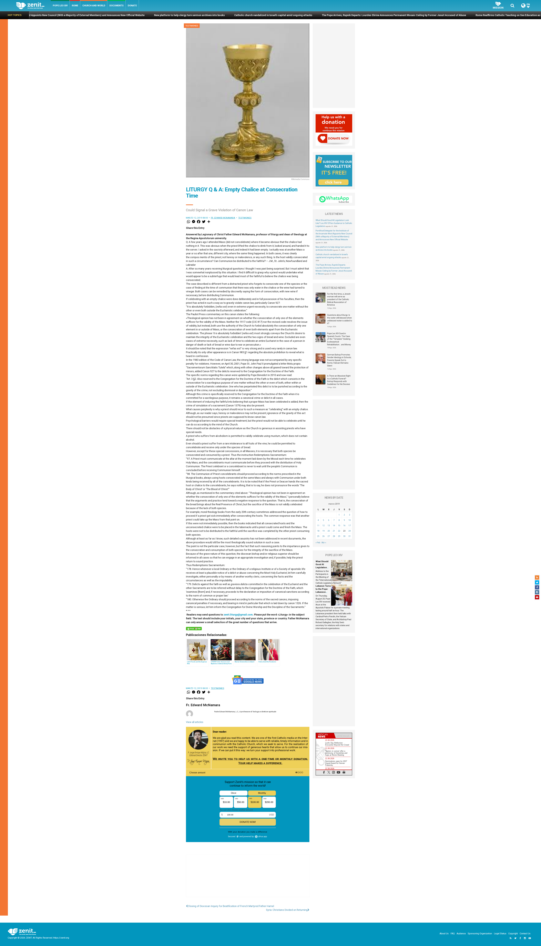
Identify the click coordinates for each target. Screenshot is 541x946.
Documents (116, 5)
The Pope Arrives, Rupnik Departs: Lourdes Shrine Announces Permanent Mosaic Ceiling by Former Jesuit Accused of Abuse (192, 15)
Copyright (513, 933)
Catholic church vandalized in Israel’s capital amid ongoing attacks (72, 15)
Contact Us (525, 933)
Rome (75, 5)
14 (334, 525)
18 (318, 531)
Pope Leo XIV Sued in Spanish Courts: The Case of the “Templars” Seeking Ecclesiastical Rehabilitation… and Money (339, 339)
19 (323, 531)
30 (344, 536)
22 (339, 531)
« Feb (318, 542)
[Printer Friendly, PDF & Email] (194, 628)
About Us (444, 933)
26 (323, 536)
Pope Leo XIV (60, 5)
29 (339, 536)
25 (318, 536)
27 (329, 536)
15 (339, 525)
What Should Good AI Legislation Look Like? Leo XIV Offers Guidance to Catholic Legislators (334, 223)
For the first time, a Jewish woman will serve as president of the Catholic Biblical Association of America (339, 299)
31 (349, 536)
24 (349, 531)
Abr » (324, 542)
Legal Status (500, 933)
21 (334, 531)
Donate (132, 5)
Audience (461, 933)
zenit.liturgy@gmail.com (238, 614)
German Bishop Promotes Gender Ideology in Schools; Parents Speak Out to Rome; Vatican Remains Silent (339, 360)
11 (318, 525)
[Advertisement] (248, 878)
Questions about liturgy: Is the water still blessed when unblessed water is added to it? (339, 319)
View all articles (194, 722)
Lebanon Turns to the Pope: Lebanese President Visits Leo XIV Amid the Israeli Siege (450, 15)
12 (323, 525)
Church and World (93, 5)
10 (349, 520)
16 (344, 525)
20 (329, 531)
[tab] (325, 735)
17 (349, 525)
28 (334, 536)
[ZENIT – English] (33, 5)
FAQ (453, 933)
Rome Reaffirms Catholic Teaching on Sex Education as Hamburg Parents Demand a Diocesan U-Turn (333, 15)
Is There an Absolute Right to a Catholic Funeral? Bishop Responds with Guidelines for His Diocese (339, 380)
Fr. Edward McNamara (223, 218)
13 (329, 525)
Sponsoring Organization (480, 933)
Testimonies (191, 26)
